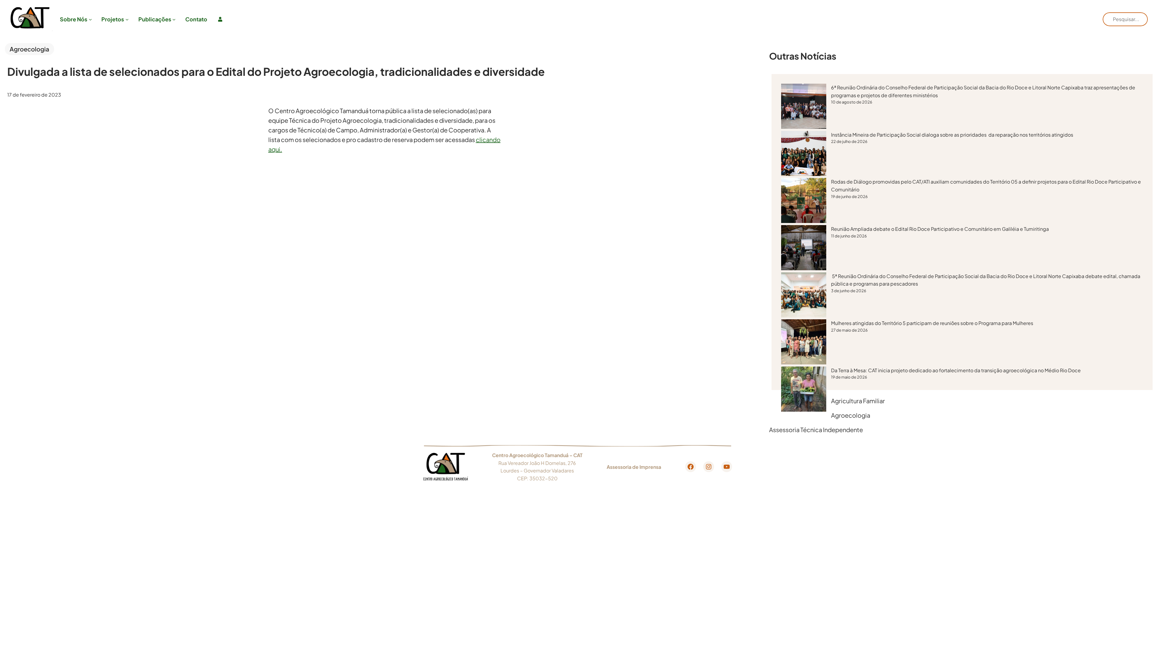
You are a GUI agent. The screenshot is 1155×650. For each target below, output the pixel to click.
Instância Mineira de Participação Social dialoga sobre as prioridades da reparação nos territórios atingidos (952, 135)
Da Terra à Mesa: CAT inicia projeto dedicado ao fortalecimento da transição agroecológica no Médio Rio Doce (956, 370)
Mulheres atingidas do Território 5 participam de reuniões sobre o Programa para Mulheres (932, 323)
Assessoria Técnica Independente (816, 429)
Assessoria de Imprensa (634, 467)
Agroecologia (29, 49)
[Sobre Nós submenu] (90, 19)
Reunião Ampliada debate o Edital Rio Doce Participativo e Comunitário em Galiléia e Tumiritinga (940, 229)
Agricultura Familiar (858, 400)
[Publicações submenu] (174, 19)
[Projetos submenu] (127, 19)
